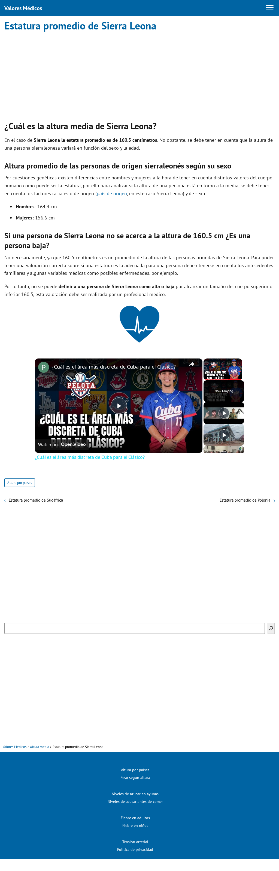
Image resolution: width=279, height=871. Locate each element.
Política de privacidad (135, 849)
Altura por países (19, 482)
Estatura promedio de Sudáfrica (36, 500)
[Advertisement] (139, 75)
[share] (191, 364)
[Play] (224, 413)
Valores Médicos (23, 8)
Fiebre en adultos (135, 817)
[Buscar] (271, 628)
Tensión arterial (135, 841)
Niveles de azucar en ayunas (135, 793)
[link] (43, 367)
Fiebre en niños (135, 825)
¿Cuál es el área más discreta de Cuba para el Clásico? (114, 366)
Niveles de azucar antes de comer (135, 801)
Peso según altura (135, 777)
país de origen (112, 193)
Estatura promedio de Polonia (245, 500)
